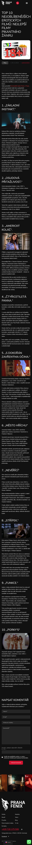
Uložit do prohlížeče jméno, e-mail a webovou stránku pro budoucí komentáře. (16, 757)
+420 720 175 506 (10, 829)
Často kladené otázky (7, 823)
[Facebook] (8, 836)
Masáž (3, 817)
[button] (26, 3)
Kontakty (4, 826)
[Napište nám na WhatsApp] (29, 842)
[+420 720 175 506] (22, 829)
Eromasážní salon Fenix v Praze (19, 86)
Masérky (17, 814)
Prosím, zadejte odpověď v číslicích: (12, 748)
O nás (16, 823)
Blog (5, 63)
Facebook (4, 836)
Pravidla (4, 820)
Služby (3, 814)
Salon (16, 817)
